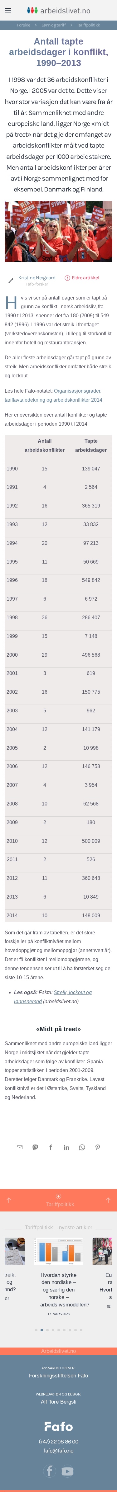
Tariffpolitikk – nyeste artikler (58, 1227)
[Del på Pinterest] (98, 1147)
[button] (8, 10)
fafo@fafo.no (58, 1450)
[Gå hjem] (58, 10)
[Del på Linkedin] (66, 1147)
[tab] (36, 1330)
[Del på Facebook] (51, 1147)
